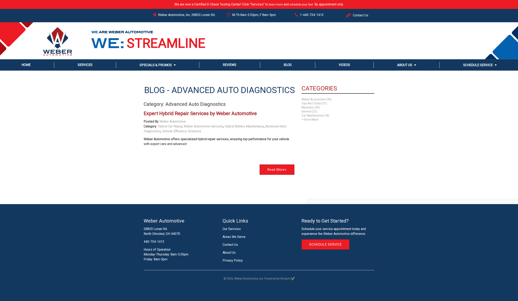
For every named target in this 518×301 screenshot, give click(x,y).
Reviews (229, 65)
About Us (404, 65)
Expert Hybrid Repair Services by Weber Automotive (200, 113)
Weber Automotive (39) (316, 99)
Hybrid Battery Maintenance (244, 126)
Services (85, 65)
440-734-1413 (154, 242)
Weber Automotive (172, 121)
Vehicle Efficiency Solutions (181, 131)
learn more (276, 4)
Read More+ (277, 170)
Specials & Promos (156, 65)
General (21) (309, 111)
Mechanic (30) (310, 107)
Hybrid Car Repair (170, 126)
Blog (288, 65)
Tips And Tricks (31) (314, 103)
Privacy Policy (233, 260)
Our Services (232, 229)
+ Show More (309, 119)
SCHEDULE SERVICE (325, 244)
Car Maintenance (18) (315, 115)
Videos (344, 65)
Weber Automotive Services (203, 126)
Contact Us (360, 15)
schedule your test (301, 4)
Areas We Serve (234, 237)
